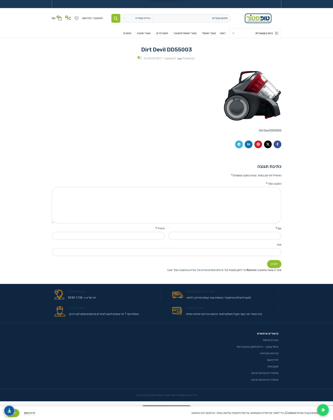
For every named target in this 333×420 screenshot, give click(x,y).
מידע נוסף (29, 413)
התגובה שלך (273, 184)
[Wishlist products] (76, 18)
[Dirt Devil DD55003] (252, 96)
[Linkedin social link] (248, 144)
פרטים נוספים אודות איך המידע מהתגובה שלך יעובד (195, 270)
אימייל (160, 228)
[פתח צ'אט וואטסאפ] (323, 410)
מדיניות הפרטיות (269, 353)
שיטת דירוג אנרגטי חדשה (264, 373)
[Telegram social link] (239, 144)
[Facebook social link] (277, 144)
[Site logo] (258, 18)
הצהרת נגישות (270, 340)
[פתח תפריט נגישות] (9, 410)
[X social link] (268, 144)
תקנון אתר (272, 366)
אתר (279, 245)
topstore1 (170, 58)
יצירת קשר (272, 360)
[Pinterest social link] (258, 144)
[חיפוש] (115, 18)
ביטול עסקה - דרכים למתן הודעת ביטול (257, 347)
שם (278, 228)
